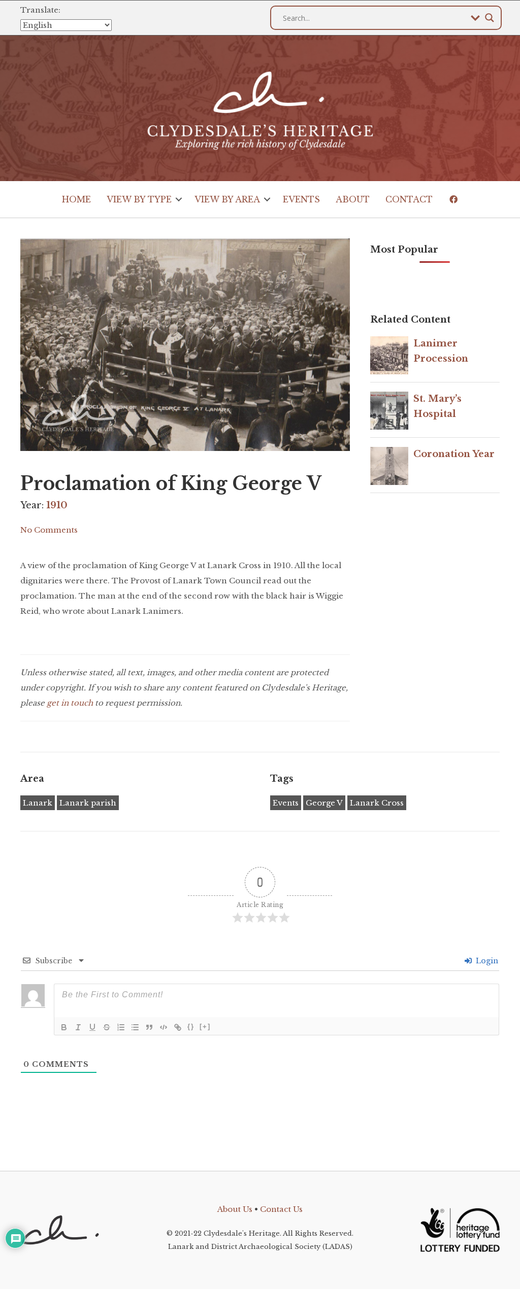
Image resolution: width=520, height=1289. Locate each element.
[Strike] (107, 1027)
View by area (227, 199)
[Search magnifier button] (489, 18)
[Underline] (92, 1027)
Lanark (37, 803)
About (353, 199)
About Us (234, 1209)
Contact (409, 199)
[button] (179, 199)
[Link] (178, 1027)
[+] (205, 1026)
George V (324, 803)
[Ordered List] (121, 1027)
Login (486, 960)
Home (76, 199)
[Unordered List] (135, 1027)
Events (301, 199)
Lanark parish (87, 803)
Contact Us (281, 1209)
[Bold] (64, 1027)
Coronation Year (454, 454)
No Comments (49, 530)
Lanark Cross (377, 803)
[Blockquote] (149, 1027)
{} (190, 1026)
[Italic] (78, 1027)
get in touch (70, 703)
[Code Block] (163, 1027)
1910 (57, 505)
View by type (139, 199)
